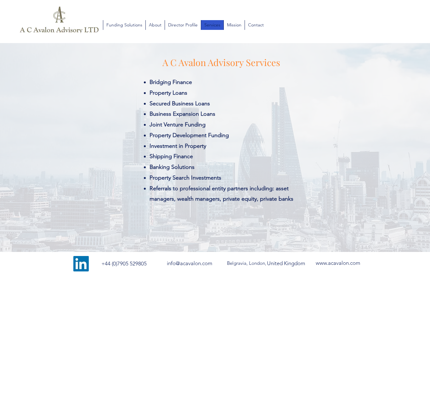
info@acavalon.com (189, 263)
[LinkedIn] (81, 263)
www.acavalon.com (338, 263)
